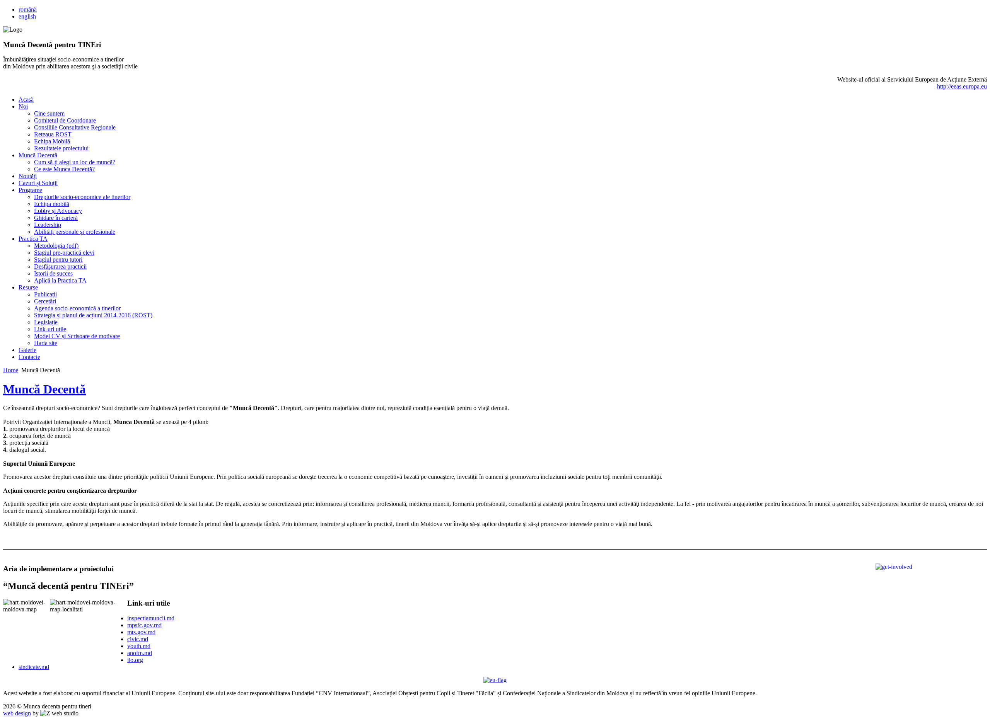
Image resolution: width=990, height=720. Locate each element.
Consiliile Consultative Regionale (75, 127)
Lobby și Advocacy (58, 211)
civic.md (137, 639)
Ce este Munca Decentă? (64, 169)
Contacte (29, 357)
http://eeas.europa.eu (962, 86)
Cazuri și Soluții (38, 183)
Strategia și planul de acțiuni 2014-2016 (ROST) (93, 315)
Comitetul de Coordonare (65, 120)
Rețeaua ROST (53, 134)
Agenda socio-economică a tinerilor (77, 308)
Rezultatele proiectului (61, 148)
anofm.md (139, 653)
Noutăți (28, 176)
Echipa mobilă (51, 204)
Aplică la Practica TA (60, 280)
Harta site (45, 343)
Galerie (27, 350)
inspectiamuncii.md (150, 618)
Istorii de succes (53, 273)
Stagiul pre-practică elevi (64, 252)
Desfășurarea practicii (60, 266)
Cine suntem (49, 113)
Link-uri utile (50, 329)
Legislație (46, 322)
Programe (30, 190)
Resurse (28, 287)
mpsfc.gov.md (144, 625)
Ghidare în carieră (56, 217)
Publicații (45, 294)
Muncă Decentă (38, 155)
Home (10, 370)
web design (17, 713)
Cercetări (45, 301)
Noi (23, 106)
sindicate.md (34, 667)
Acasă (26, 99)
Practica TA (33, 238)
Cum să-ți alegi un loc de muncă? (74, 162)
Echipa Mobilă (52, 141)
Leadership (47, 224)
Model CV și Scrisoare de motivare (77, 336)
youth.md (138, 646)
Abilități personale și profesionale (74, 231)
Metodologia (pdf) (56, 245)
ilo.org (135, 660)
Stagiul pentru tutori (58, 259)
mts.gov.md (141, 632)
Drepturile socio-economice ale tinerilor (82, 197)
